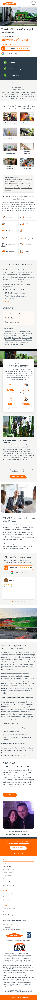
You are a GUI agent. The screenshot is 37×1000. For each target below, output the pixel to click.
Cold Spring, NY (27, 338)
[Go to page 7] (21, 601)
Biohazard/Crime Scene (24, 179)
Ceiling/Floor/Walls (24, 184)
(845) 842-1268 (17, 476)
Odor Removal (25, 186)
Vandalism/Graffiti (26, 188)
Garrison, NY (9, 340)
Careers (5, 897)
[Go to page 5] (18, 601)
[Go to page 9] (24, 601)
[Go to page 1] (12, 601)
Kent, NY (10, 336)
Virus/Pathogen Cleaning (13, 181)
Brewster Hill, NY (12, 342)
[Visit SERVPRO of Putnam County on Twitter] (19, 853)
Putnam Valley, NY (19, 336)
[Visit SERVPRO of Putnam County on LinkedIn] (14, 853)
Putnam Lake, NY (19, 340)
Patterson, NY (16, 338)
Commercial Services (12, 322)
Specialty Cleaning (9, 882)
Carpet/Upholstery (11, 184)
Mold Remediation (8, 869)
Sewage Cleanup (10, 179)
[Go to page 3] (15, 601)
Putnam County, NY (10, 331)
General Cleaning (8, 885)
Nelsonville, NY (19, 344)
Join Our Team (10, 318)
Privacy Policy (7, 912)
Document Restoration (12, 186)
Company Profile (8, 894)
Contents (8, 190)
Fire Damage (7, 866)
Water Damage (8, 863)
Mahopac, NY (11, 334)
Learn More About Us (12, 314)
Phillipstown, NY (9, 344)
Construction (7, 876)
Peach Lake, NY (24, 342)
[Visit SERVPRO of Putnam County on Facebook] (22, 854)
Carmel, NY (20, 334)
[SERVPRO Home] (9, 3)
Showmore (6, 301)
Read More (9, 795)
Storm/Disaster (7, 872)
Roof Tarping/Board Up (12, 188)
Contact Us (6, 900)
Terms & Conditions (9, 909)
